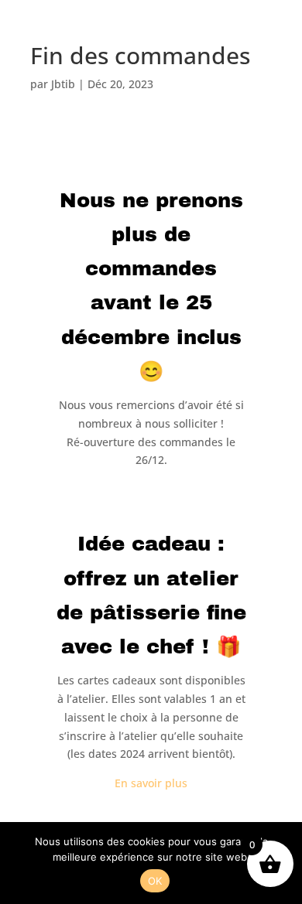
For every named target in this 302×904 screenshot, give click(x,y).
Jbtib (63, 84)
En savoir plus (151, 783)
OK (155, 881)
